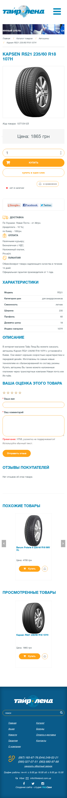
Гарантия (13, 740)
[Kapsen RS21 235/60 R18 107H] (33, 92)
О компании (14, 746)
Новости (12, 734)
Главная (6, 38)
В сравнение (50, 184)
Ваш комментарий (13, 412)
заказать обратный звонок (38, 766)
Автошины (44, 38)
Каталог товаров (24, 38)
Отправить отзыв (16, 453)
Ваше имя (9, 399)
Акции (11, 729)
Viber (21, 778)
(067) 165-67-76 (28, 757)
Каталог (40, 723)
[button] (57, 14)
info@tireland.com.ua (40, 778)
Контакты (41, 740)
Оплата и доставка (46, 734)
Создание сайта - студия (33, 787)
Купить (33, 162)
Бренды (40, 729)
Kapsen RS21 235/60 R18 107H (21, 42)
